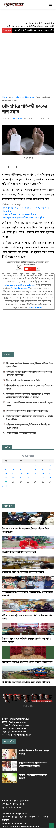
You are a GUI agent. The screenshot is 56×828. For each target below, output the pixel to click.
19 (13, 477)
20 (21, 477)
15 (35, 473)
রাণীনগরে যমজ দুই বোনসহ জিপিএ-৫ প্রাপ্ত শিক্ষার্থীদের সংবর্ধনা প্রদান (28, 426)
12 (13, 473)
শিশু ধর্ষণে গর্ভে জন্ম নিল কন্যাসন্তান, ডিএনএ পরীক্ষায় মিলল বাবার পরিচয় (29, 365)
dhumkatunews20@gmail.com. (20, 285)
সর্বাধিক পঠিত (9, 741)
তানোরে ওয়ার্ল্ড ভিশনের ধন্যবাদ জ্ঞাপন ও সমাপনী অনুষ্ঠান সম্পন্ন (29, 404)
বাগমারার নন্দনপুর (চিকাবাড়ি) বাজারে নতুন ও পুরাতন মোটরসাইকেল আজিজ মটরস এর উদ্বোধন (28, 395)
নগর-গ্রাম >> (17, 97)
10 (50, 469)
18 (6, 477)
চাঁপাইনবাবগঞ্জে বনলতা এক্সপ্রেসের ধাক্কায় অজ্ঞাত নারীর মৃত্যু (26, 682)
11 (6, 473)
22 (35, 477)
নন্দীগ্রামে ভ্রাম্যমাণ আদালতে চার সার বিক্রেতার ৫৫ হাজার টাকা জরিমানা (29, 418)
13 (21, 473)
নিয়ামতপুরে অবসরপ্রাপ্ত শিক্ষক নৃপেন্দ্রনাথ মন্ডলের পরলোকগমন (27, 662)
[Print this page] (53, 118)
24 (50, 477)
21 (28, 477)
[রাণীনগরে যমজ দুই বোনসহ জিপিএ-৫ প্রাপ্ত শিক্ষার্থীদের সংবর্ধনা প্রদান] (28, 605)
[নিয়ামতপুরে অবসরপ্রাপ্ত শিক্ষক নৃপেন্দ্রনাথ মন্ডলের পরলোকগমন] (28, 652)
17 (50, 473)
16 (43, 473)
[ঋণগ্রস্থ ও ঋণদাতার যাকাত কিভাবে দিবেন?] (9, 778)
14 (28, 473)
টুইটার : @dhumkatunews (14, 722)
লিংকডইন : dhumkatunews (14, 731)
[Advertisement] (28, 62)
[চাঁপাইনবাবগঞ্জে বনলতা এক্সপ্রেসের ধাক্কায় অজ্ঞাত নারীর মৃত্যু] (28, 672)
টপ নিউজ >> (29, 97)
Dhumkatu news (36, 307)
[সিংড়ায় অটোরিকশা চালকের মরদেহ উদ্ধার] (28, 542)
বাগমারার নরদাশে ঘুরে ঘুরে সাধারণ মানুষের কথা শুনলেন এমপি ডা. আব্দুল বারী (29, 373)
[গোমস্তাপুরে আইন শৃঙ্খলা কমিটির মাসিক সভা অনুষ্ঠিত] (28, 562)
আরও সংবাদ (8, 506)
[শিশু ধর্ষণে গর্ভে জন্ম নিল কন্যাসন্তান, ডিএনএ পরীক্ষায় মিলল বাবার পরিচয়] (28, 518)
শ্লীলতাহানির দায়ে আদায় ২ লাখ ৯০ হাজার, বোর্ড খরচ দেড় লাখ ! (30, 387)
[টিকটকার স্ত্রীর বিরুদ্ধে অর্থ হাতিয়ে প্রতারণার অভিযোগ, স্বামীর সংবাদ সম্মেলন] (28, 629)
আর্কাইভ (7, 447)
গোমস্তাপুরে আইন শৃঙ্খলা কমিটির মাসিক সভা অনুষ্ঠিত (23, 217)
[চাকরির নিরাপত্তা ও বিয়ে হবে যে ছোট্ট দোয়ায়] (9, 754)
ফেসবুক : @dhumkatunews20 (15, 719)
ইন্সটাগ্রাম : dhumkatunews (14, 728)
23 (43, 477)
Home (5, 97)
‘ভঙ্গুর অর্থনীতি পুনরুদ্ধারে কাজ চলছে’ (21, 433)
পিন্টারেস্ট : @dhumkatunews (15, 725)
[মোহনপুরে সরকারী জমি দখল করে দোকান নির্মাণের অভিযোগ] (9, 766)
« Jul (4, 486)
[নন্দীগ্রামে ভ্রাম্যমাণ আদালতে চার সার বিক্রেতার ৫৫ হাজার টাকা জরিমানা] (28, 582)
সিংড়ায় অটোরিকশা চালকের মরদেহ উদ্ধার (19, 214)
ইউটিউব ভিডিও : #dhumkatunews (17, 735)
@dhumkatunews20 (20, 288)
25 (6, 482)
